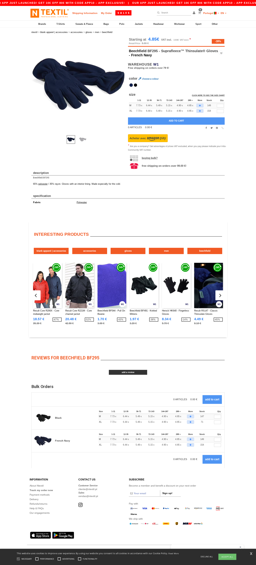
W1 (156, 64)
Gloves (128, 251)
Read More (173, 553)
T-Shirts (60, 24)
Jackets (139, 24)
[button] (194, 13)
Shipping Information (85, 13)
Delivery (34, 499)
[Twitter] (211, 128)
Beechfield (137, 51)
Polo (121, 24)
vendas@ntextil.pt (88, 496)
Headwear (158, 24)
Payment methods (40, 494)
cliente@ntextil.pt (87, 489)
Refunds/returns (38, 503)
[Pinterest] (216, 128)
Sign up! (167, 493)
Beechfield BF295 (41, 177)
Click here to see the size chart (208, 95)
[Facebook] (206, 128)
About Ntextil (37, 485)
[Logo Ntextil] (49, 13)
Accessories (89, 251)
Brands (42, 24)
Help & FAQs (37, 508)
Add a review (128, 372)
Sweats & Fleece (84, 24)
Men (166, 251)
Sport (198, 24)
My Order (106, 13)
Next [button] (33, 88)
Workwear (179, 24)
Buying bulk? (150, 157)
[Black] (135, 85)
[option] (78, 84)
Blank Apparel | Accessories (51, 251)
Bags (106, 24)
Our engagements (40, 512)
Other (215, 24)
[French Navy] (131, 85)
